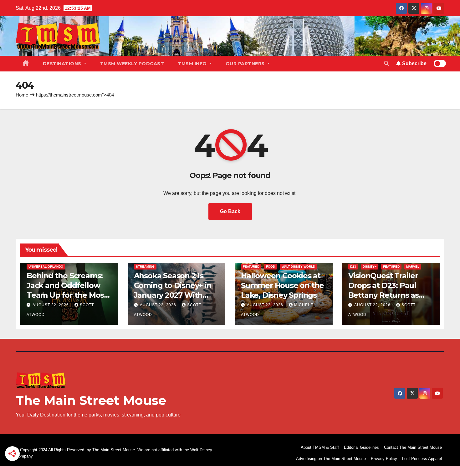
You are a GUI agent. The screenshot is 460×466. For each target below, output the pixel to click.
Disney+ (369, 266)
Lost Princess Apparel (422, 458)
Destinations (63, 63)
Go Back (230, 211)
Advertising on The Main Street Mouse (331, 458)
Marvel (412, 266)
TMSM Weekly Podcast (132, 63)
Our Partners (246, 63)
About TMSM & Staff (320, 447)
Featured (251, 266)
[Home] (26, 63)
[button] (386, 63)
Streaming (145, 266)
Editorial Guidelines (361, 447)
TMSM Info (193, 63)
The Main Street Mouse (91, 400)
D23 (353, 266)
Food (270, 266)
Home (22, 94)
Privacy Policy (384, 458)
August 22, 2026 (51, 305)
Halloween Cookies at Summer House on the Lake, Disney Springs (282, 285)
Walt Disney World (298, 266)
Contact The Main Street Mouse (413, 447)
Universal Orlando (45, 266)
